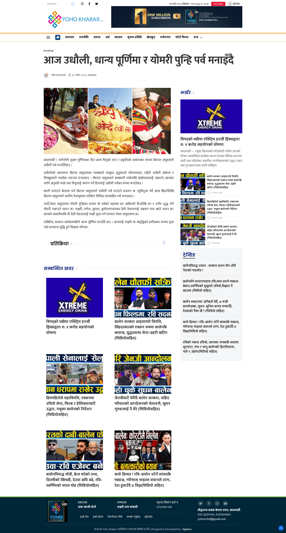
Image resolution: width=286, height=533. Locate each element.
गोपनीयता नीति (114, 517)
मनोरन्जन (165, 37)
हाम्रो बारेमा (98, 517)
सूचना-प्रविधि (134, 37)
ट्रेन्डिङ (189, 255)
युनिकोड (236, 4)
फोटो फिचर (182, 37)
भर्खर (186, 93)
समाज (97, 37)
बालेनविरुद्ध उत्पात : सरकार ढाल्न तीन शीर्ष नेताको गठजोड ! (209, 268)
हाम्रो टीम (84, 517)
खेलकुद (151, 37)
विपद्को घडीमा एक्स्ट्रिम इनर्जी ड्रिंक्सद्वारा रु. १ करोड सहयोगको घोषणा (70, 327)
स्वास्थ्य (118, 37)
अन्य (195, 37)
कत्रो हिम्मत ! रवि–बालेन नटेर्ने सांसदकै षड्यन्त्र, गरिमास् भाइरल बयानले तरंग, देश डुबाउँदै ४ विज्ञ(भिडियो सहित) (143, 480)
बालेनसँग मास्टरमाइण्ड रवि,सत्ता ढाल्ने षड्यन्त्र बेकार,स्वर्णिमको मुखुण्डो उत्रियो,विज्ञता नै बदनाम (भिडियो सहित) (210, 286)
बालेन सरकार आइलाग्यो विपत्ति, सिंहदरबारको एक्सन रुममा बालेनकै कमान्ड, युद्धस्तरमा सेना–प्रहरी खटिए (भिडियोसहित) (141, 330)
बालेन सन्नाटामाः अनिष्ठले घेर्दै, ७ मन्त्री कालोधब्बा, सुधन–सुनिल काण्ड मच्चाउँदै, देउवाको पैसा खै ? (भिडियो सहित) (207, 306)
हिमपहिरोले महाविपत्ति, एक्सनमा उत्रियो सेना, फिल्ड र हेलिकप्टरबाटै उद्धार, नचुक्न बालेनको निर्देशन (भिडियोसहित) (70, 406)
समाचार (69, 37)
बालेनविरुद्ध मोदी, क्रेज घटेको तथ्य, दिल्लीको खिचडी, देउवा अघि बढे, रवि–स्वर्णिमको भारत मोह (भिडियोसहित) (74, 480)
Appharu (187, 529)
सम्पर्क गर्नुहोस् (133, 517)
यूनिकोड (148, 517)
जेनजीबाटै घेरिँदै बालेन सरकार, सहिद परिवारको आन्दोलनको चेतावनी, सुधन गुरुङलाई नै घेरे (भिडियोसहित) (142, 403)
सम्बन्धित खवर (59, 269)
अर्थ (107, 37)
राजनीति (84, 37)
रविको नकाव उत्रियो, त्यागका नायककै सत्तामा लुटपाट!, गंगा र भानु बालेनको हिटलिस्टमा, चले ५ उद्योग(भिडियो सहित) (211, 347)
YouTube (218, 4)
